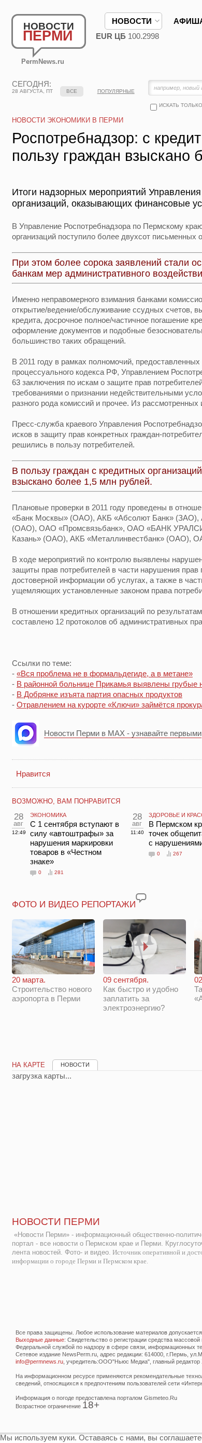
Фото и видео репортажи (74, 904)
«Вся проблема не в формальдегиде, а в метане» (105, 673)
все (71, 91)
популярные (116, 91)
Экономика (48, 815)
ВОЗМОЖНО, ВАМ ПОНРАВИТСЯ (66, 801)
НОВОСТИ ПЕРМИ (56, 1221)
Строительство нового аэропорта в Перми (52, 989)
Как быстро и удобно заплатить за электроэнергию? (140, 993)
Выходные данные (40, 1340)
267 (177, 853)
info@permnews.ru (39, 1361)
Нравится (33, 773)
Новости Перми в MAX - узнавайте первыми (122, 733)
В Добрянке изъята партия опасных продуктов (99, 694)
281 (59, 872)
